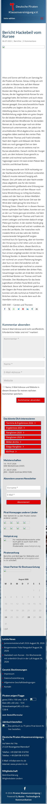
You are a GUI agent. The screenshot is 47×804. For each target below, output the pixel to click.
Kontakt (7, 686)
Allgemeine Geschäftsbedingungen (19, 682)
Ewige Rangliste (13, 446)
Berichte (17, 41)
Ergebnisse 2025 (14, 427)
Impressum (9, 673)
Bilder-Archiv (12, 442)
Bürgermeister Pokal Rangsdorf (18, 647)
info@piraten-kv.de (17, 760)
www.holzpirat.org (32, 546)
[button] (4, 309)
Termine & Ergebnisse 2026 (19, 423)
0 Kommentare (29, 41)
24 (6, 617)
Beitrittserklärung (10, 775)
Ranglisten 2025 (14, 432)
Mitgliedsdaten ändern (12, 778)
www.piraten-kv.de (19, 764)
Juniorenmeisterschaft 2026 (16, 643)
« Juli (6, 628)
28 (29, 617)
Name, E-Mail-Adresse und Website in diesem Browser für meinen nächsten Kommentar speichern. (20, 390)
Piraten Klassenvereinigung (26, 793)
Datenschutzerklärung (14, 678)
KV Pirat (10, 451)
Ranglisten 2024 (14, 437)
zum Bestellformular (12, 715)
